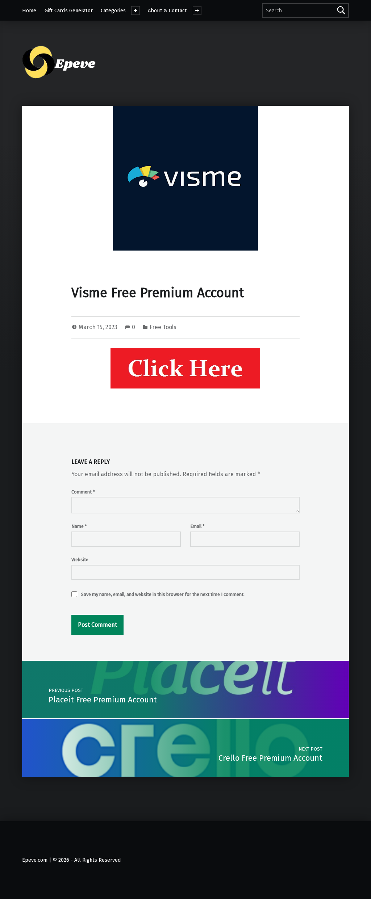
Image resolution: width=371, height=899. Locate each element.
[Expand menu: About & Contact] (197, 10)
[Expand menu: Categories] (135, 10)
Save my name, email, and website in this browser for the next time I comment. (163, 594)
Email (197, 526)
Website (79, 559)
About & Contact (167, 10)
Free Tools (163, 327)
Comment (83, 492)
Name (79, 526)
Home (29, 10)
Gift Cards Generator (69, 10)
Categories (113, 10)
